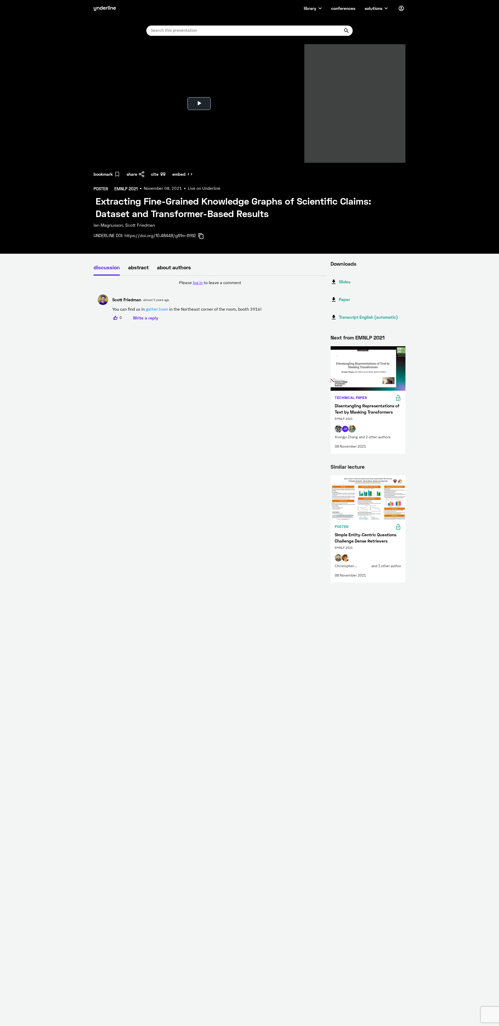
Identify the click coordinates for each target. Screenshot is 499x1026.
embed (179, 174)
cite (155, 174)
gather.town (157, 310)
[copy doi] (204, 236)
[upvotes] (115, 318)
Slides (344, 281)
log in (198, 283)
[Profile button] (401, 8)
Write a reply (145, 317)
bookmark (103, 174)
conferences (343, 8)
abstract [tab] (138, 267)
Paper (344, 299)
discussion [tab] (107, 267)
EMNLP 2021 (370, 337)
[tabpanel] (210, 300)
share (132, 174)
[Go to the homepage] (105, 8)
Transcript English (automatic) (368, 317)
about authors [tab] (174, 267)
